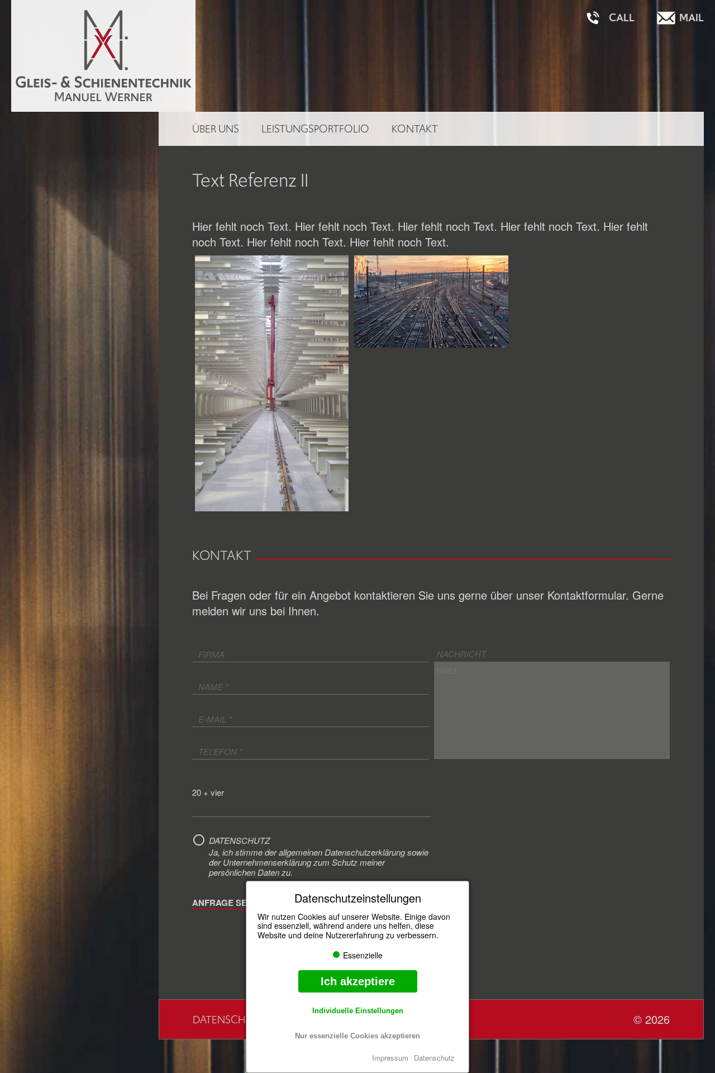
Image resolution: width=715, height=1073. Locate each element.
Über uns (215, 129)
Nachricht (461, 653)
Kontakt (415, 129)
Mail (691, 18)
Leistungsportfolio (315, 129)
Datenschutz (434, 1057)
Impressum (390, 1057)
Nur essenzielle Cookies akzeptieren (357, 1036)
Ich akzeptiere (358, 981)
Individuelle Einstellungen (357, 1010)
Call (622, 18)
